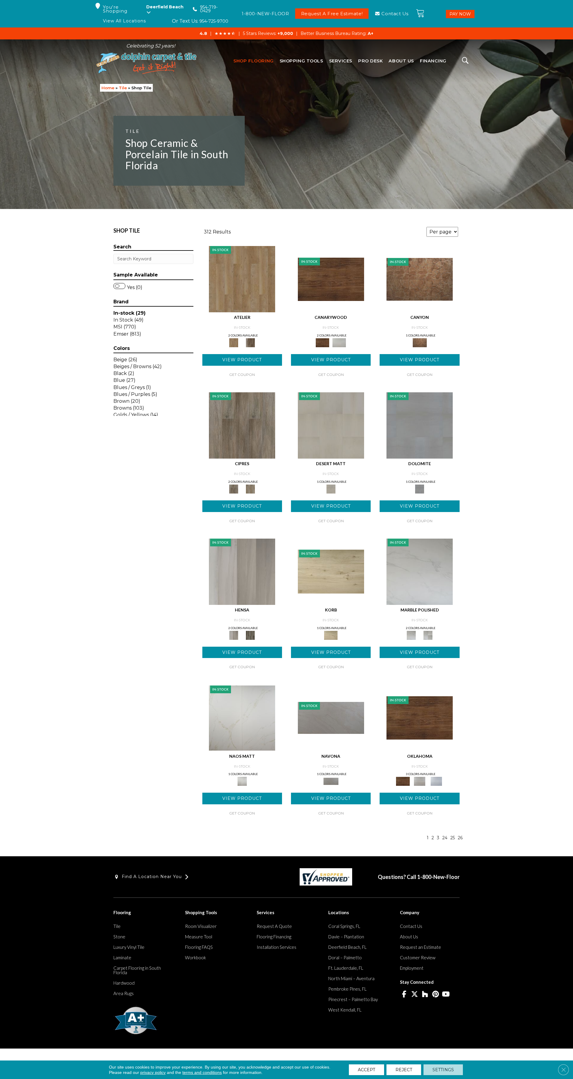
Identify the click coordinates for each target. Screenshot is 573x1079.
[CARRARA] (419, 571)
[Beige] (242, 278)
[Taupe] (250, 342)
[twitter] (414, 994)
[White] (339, 342)
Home (107, 87)
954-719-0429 (209, 9)
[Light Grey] (250, 488)
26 (460, 837)
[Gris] (250, 634)
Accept (366, 1069)
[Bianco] (331, 717)
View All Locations (124, 21)
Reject (403, 1069)
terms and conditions (202, 1072)
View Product (242, 359)
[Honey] (331, 278)
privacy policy (153, 1072)
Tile (123, 87)
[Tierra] (419, 278)
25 (452, 837)
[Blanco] (419, 424)
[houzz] (425, 994)
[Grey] (242, 424)
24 (444, 837)
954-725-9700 (213, 21)
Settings (443, 1069)
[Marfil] (331, 424)
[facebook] (404, 994)
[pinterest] (435, 994)
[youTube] (446, 994)
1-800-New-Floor (438, 877)
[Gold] (242, 717)
